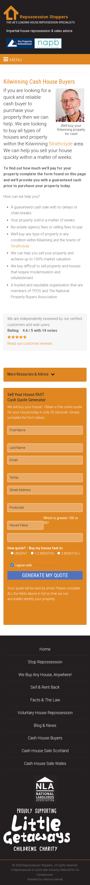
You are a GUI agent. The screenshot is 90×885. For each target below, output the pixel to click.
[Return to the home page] (11, 12)
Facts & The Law (45, 700)
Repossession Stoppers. (38, 865)
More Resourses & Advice (27, 374)
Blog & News (45, 725)
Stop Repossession (45, 662)
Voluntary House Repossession (45, 712)
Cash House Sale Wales (45, 763)
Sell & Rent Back (45, 687)
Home (45, 649)
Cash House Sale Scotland (45, 750)
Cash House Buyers (45, 738)
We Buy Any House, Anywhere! (45, 674)
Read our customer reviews (29, 343)
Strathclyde (61, 144)
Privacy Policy (43, 565)
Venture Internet (53, 879)
